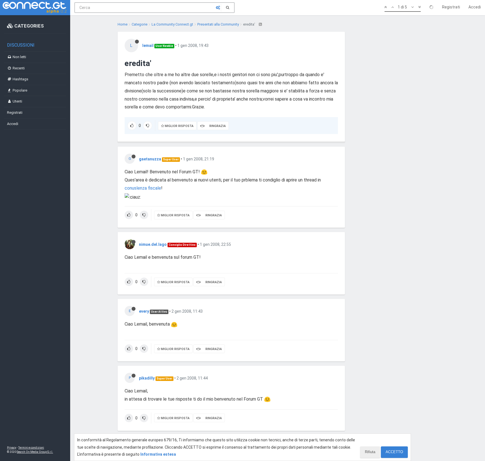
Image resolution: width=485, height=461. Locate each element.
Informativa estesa (158, 454)
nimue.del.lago (153, 244)
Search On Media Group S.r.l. (35, 451)
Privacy (11, 447)
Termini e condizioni (31, 447)
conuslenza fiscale (143, 188)
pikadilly (147, 378)
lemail (148, 45)
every (144, 311)
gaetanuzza (150, 159)
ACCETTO (394, 452)
